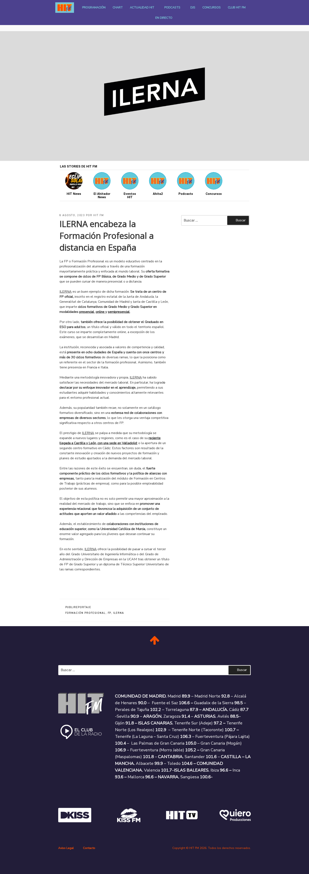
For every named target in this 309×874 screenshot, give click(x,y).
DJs (192, 7)
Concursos (211, 7)
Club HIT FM (237, 7)
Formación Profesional (85, 613)
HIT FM (98, 215)
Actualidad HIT (142, 7)
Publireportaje (78, 607)
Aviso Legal (66, 848)
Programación (94, 7)
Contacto (89, 848)
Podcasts (172, 7)
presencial (86, 311)
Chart (118, 7)
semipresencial (119, 311)
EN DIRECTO (163, 18)
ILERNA (118, 613)
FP (109, 613)
